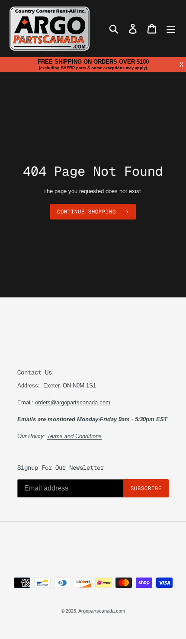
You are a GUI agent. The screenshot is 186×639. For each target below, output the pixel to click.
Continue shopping (86, 211)
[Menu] (170, 28)
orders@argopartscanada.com (72, 402)
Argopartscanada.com (101, 610)
